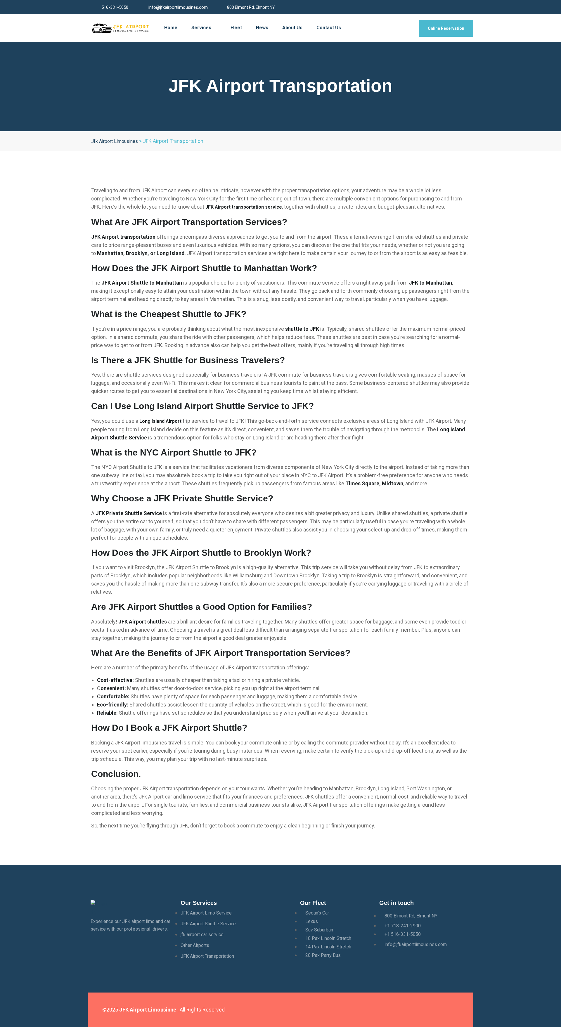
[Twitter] (396, 1008)
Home (170, 27)
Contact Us (328, 27)
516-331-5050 (114, 7)
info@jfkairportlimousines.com (178, 7)
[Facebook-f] (379, 1008)
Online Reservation (446, 28)
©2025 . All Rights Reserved (163, 1010)
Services (201, 27)
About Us (292, 27)
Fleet (236, 27)
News (262, 27)
